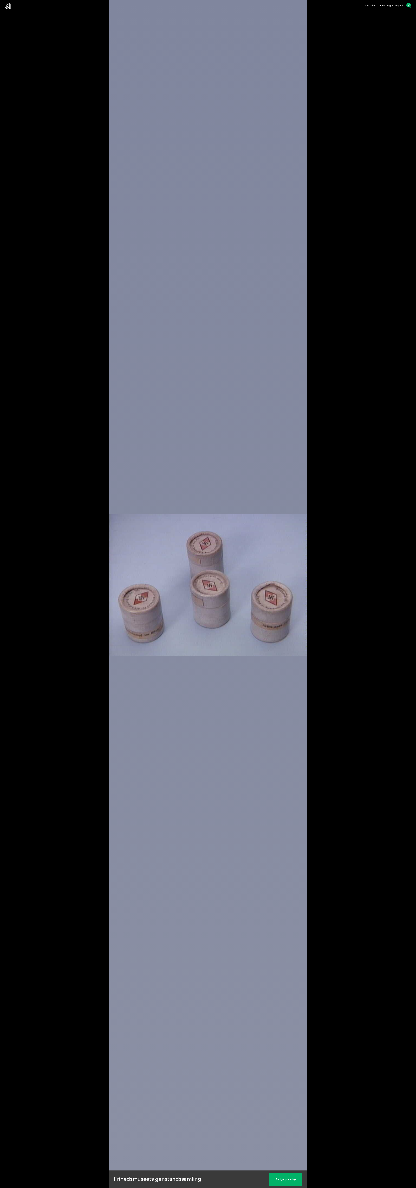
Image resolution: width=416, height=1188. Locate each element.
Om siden (370, 6)
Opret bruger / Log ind (391, 6)
